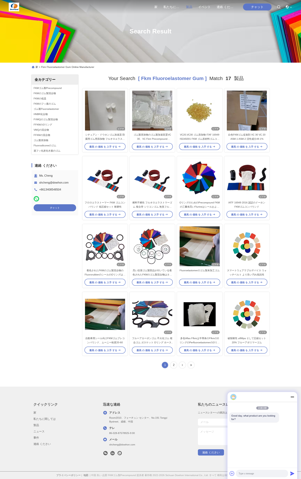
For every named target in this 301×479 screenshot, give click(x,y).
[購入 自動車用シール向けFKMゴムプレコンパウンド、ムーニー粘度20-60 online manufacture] (105, 314)
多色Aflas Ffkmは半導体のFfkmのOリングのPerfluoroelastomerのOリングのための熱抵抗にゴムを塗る (200, 342)
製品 (189, 7)
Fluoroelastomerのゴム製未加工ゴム (200, 270)
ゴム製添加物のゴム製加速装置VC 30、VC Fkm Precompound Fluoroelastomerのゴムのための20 (152, 138)
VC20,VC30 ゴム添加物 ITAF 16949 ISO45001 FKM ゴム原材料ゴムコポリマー (199, 138)
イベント (204, 7)
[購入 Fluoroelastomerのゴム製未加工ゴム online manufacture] (200, 246)
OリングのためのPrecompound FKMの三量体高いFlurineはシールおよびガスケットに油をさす (199, 206)
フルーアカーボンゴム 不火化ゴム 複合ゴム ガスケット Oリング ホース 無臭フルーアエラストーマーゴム (152, 342)
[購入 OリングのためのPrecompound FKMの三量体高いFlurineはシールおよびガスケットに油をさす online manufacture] (200, 178)
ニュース (39, 431)
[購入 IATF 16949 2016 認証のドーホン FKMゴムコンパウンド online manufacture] (247, 178)
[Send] (292, 473)
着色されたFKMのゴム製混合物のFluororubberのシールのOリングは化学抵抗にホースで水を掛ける (105, 274)
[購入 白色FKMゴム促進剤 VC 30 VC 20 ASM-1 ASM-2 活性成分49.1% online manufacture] (247, 110)
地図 (85, 475)
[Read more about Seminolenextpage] (182, 365)
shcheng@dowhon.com (53, 182)
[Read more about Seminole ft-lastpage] (191, 365)
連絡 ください (225, 7)
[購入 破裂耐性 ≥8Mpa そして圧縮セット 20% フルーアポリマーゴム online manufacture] (247, 314)
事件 (36, 437)
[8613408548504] (119, 454)
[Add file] (232, 473)
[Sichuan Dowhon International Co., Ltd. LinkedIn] (112, 454)
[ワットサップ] (36, 199)
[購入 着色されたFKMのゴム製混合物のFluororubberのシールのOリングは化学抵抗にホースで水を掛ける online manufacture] (105, 246)
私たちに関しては (171, 7)
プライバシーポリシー (68, 475)
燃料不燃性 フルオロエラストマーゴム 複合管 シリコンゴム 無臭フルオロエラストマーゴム (152, 206)
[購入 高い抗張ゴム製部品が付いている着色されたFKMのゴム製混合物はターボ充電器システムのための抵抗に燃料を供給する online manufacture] (152, 246)
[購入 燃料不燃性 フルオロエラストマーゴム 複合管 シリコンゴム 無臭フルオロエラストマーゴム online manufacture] (152, 178)
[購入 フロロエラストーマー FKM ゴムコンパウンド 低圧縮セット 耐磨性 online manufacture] (105, 178)
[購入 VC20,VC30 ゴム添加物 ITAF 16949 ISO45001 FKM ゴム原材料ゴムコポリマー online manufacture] (200, 110)
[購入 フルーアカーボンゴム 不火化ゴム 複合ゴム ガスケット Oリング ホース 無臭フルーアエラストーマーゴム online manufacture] (152, 314)
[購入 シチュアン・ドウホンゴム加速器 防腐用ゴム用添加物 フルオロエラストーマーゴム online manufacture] (105, 110)
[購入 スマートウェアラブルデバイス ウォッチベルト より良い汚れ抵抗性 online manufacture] (247, 246)
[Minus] (292, 397)
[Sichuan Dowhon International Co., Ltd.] (14, 7)
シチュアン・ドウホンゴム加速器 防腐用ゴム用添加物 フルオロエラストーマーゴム (105, 138)
